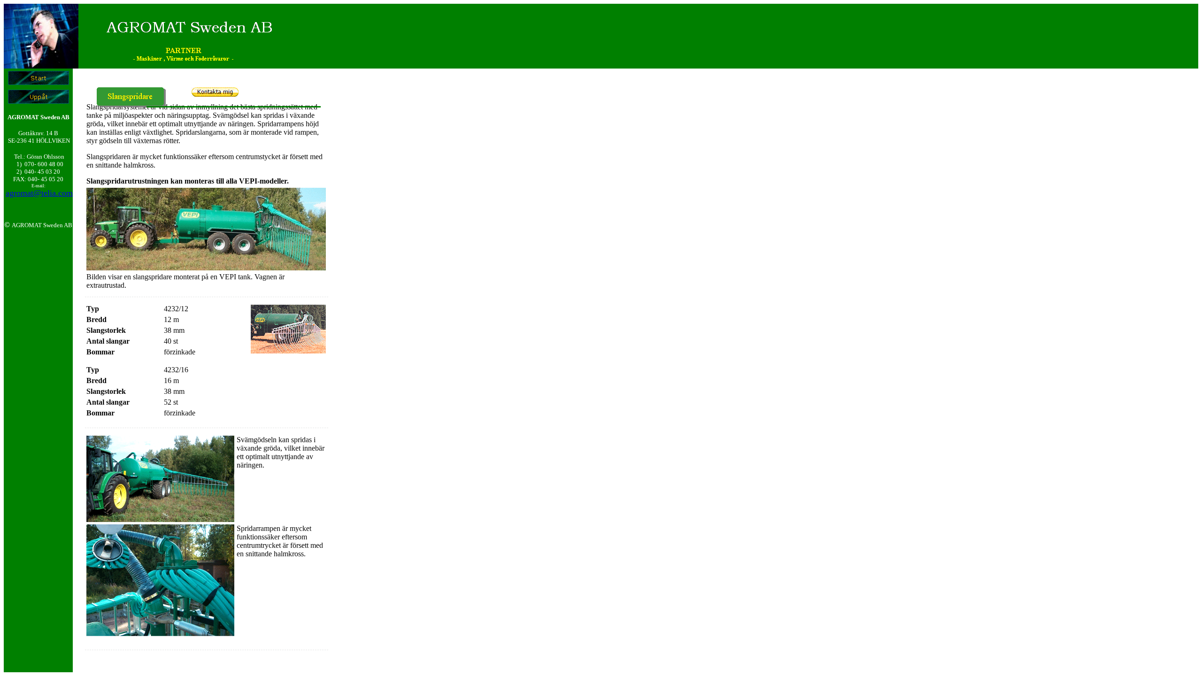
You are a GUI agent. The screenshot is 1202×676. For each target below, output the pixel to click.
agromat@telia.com (39, 193)
